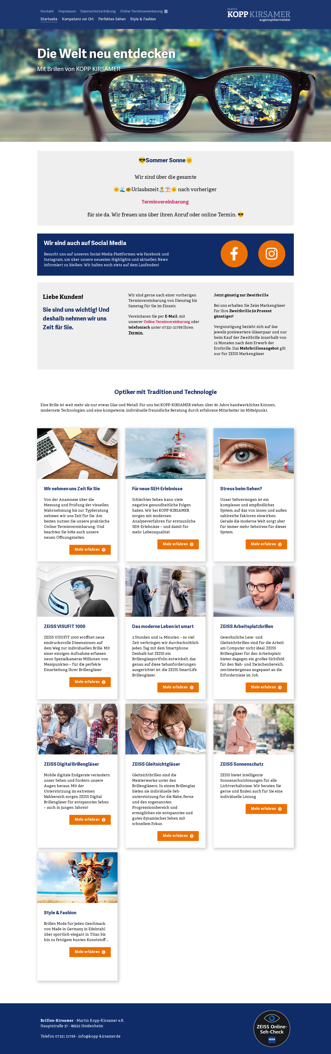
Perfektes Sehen (112, 19)
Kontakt (47, 11)
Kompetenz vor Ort (78, 19)
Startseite (49, 19)
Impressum (67, 11)
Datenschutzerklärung (98, 11)
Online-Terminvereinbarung (141, 11)
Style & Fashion (143, 19)
